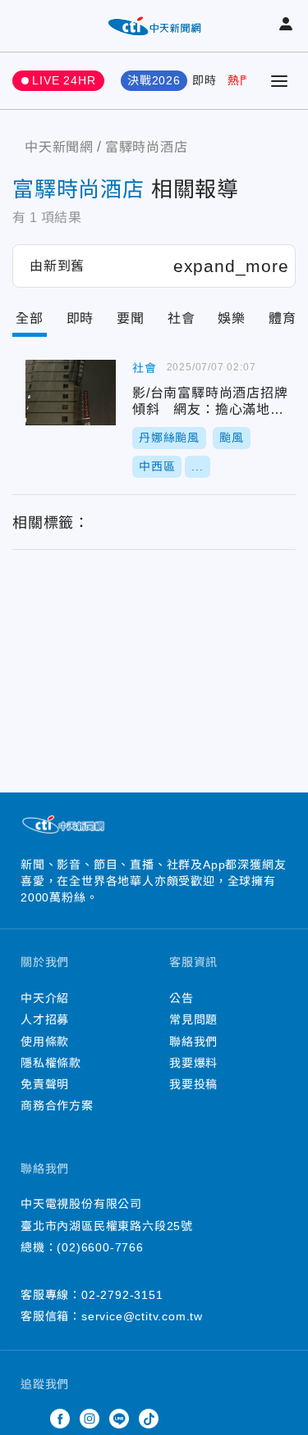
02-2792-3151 (122, 1294)
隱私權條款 (51, 1062)
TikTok (149, 1418)
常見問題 (193, 1019)
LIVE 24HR (63, 80)
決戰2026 (154, 80)
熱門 (240, 80)
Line (119, 1418)
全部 (30, 318)
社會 (181, 318)
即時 (204, 80)
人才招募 (45, 1019)
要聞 (131, 318)
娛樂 (232, 318)
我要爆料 (193, 1062)
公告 (181, 998)
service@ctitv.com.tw (142, 1316)
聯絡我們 (193, 1041)
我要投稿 (193, 1084)
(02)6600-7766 (100, 1247)
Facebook (60, 1418)
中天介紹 (45, 998)
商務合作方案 (57, 1105)
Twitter (30, 1418)
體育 (283, 318)
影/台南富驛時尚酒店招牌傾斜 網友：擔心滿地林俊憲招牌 (70, 392)
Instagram (89, 1418)
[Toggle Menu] (279, 81)
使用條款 (45, 1041)
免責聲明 (45, 1084)
